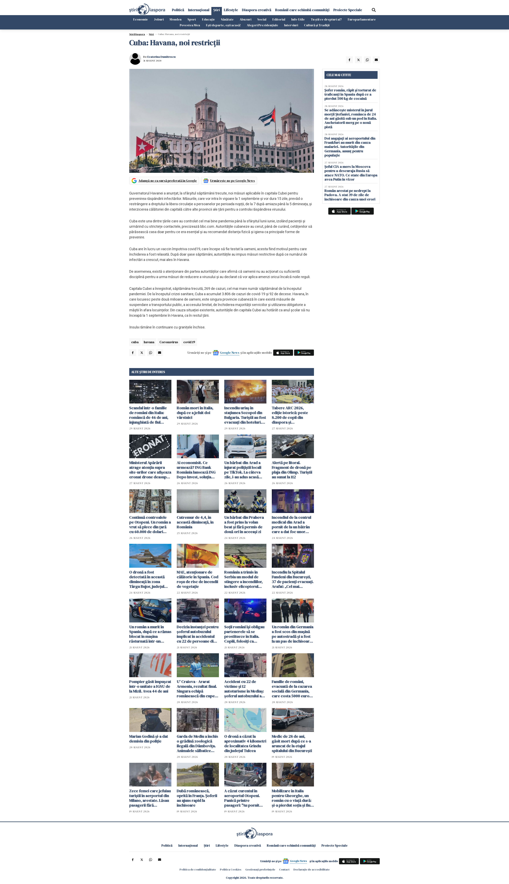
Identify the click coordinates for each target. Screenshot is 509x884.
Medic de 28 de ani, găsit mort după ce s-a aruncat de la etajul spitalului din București (292, 743)
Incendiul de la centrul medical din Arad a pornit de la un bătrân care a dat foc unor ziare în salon (291, 524)
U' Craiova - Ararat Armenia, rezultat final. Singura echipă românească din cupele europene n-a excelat (197, 688)
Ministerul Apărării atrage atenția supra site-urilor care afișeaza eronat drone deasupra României (150, 469)
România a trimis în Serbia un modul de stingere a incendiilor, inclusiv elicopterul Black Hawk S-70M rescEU (243, 579)
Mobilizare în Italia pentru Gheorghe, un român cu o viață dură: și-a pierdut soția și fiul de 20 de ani (291, 798)
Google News (229, 352)
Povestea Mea (190, 25)
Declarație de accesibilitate (311, 869)
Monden (176, 19)
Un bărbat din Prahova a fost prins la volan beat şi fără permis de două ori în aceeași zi (244, 524)
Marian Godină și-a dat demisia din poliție (148, 738)
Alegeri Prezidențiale (262, 25)
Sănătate (227, 19)
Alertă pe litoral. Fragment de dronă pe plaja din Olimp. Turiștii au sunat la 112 (292, 469)
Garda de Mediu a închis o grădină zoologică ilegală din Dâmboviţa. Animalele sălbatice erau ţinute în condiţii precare (197, 743)
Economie (140, 19)
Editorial (278, 19)
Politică (178, 10)
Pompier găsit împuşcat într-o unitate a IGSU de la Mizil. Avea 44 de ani (150, 686)
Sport (191, 19)
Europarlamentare (362, 19)
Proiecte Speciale (347, 10)
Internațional (198, 10)
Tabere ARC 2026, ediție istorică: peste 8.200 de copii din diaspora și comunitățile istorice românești (290, 415)
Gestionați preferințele (260, 869)
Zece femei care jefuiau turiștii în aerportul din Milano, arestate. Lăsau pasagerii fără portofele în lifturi (150, 798)
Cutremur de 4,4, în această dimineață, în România (195, 522)
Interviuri (291, 25)
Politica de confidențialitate (198, 869)
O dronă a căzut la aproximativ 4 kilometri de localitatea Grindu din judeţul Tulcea (245, 743)
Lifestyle (231, 10)
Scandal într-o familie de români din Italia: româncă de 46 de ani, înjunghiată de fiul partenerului (148, 415)
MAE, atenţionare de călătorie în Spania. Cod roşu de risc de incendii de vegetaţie (197, 579)
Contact (284, 869)
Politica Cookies (230, 869)
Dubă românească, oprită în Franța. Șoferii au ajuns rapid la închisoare (197, 798)
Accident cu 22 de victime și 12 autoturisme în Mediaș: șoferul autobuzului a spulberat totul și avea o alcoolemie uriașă (245, 688)
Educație (208, 19)
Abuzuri (245, 19)
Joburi (159, 19)
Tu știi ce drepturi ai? (326, 19)
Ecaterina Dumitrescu (161, 57)
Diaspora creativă (256, 10)
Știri (216, 10)
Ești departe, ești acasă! (223, 25)
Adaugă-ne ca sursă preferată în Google (167, 180)
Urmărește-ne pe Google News (232, 180)
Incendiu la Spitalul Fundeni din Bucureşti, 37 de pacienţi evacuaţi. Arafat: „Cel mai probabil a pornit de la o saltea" (293, 579)
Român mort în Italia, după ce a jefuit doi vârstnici (195, 412)
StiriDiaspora (137, 34)
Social (261, 19)
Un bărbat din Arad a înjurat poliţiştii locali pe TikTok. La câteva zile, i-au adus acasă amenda (242, 469)
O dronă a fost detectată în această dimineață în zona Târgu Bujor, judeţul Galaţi (147, 579)
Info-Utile (298, 19)
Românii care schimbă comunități (302, 10)
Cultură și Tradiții (316, 25)
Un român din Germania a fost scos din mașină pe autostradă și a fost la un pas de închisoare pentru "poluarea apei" (292, 634)
